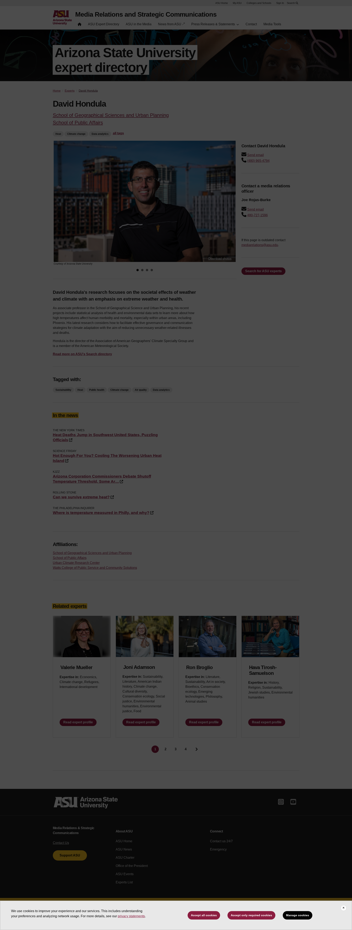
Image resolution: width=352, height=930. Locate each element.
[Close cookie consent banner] (343, 908)
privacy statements (131, 916)
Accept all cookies (204, 915)
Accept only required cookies (251, 915)
